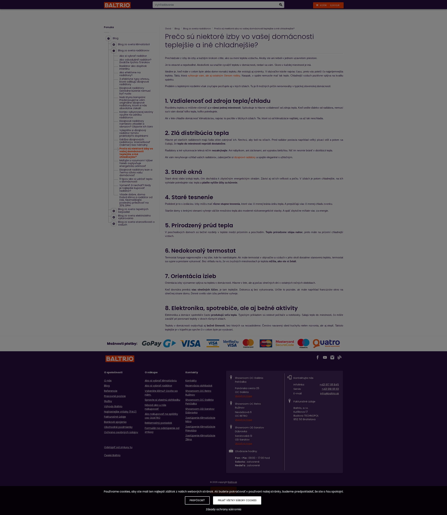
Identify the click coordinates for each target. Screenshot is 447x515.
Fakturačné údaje (115, 416)
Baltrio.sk (232, 482)
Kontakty (191, 380)
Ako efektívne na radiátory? (130, 74)
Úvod (168, 28)
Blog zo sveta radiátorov (133, 50)
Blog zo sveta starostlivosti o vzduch (136, 223)
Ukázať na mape (243, 396)
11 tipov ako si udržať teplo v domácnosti (135, 180)
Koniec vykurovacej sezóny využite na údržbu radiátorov (136, 115)
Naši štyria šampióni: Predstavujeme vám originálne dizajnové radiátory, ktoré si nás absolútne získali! (133, 103)
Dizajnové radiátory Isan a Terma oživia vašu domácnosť (135, 172)
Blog (115, 38)
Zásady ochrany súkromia (223, 509)
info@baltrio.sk (329, 393)
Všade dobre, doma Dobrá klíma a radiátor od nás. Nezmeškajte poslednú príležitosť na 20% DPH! (135, 200)
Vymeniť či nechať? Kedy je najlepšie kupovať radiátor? (135, 188)
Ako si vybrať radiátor (133, 56)
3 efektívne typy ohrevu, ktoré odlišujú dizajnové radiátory (134, 82)
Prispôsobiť (197, 500)
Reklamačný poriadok (158, 423)
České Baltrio (112, 455)
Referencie (110, 391)
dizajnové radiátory (245, 157)
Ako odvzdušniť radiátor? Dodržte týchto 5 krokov (135, 61)
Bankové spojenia (115, 422)
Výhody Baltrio (113, 406)
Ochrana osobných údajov (121, 432)
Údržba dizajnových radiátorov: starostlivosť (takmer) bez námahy (134, 142)
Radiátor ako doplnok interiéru (133, 67)
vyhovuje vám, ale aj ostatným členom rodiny (214, 75)
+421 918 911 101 (330, 389)
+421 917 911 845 (329, 384)
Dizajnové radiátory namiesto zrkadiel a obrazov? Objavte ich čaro (136, 124)
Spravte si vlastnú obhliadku (162, 400)
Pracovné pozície (115, 396)
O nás (108, 380)
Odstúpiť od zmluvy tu (118, 447)
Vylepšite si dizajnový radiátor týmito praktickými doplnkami (133, 133)
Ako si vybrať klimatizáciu (161, 380)
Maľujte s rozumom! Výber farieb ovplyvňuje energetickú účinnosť (136, 163)
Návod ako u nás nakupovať (155, 407)
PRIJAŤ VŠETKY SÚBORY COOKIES (237, 500)
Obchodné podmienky (118, 427)
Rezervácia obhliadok (198, 385)
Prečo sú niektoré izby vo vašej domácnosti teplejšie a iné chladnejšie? (136, 152)
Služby (108, 401)
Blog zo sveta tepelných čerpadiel (133, 211)
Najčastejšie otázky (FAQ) (120, 411)
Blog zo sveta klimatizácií (134, 44)
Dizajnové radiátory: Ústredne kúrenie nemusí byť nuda (135, 91)
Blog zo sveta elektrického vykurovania (134, 217)
